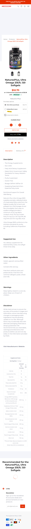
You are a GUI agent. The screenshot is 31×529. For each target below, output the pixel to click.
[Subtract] (11, 125)
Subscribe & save (12, 110)
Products (12, 39)
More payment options (15, 139)
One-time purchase (13, 105)
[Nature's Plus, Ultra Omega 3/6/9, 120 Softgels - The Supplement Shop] (15, 58)
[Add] (19, 125)
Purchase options (8, 101)
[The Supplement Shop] (6, 6)
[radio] (5, 105)
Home (5, 39)
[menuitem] (18, 6)
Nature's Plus (15, 99)
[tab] (8, 150)
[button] (18, 6)
